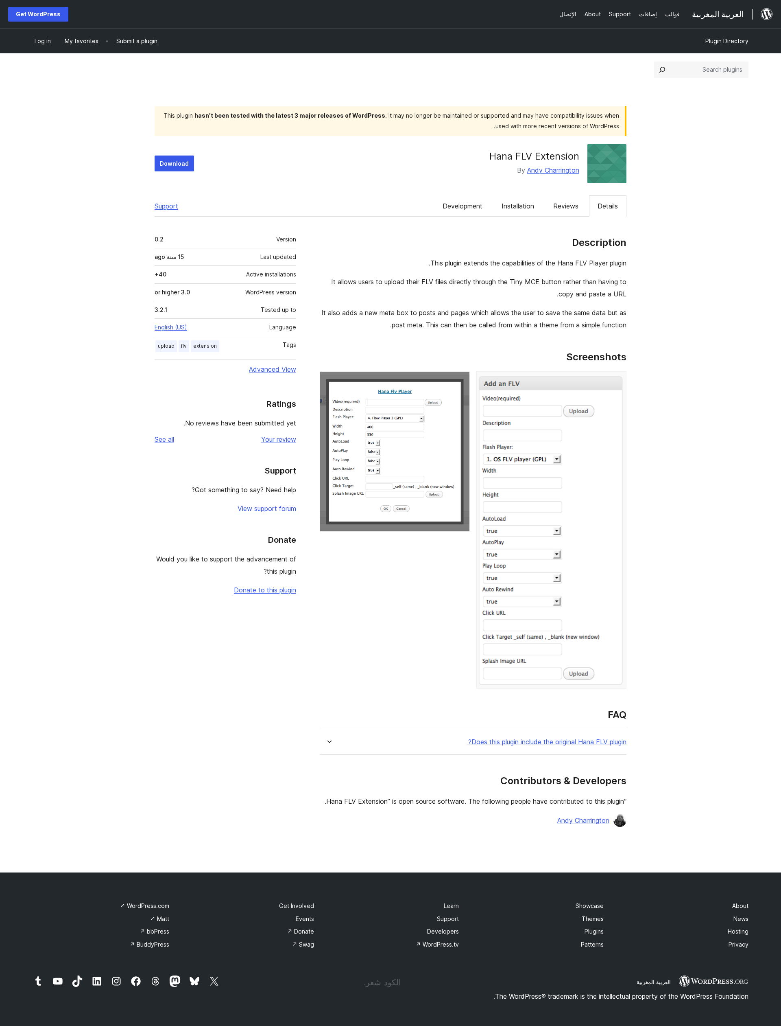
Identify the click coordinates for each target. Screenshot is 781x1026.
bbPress (154, 931)
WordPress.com (144, 905)
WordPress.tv (437, 944)
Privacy (738, 944)
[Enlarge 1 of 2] (615, 382)
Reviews (565, 206)
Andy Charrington (553, 170)
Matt (159, 918)
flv (184, 346)
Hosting (738, 931)
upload (166, 346)
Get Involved (296, 905)
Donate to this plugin (265, 590)
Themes (593, 918)
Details (608, 206)
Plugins (594, 931)
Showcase (590, 905)
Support (166, 206)
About (740, 905)
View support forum (267, 508)
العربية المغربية (654, 982)
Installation (518, 206)
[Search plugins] (662, 69)
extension (205, 346)
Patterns (592, 944)
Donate (300, 931)
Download (174, 163)
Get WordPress (38, 14)
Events (305, 918)
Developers (443, 931)
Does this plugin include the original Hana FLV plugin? (547, 742)
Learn (451, 905)
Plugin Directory (726, 40)
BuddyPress (149, 944)
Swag (303, 944)
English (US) (171, 327)
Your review (278, 439)
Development (462, 206)
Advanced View (272, 369)
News (740, 918)
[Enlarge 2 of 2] (459, 382)
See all (164, 439)
